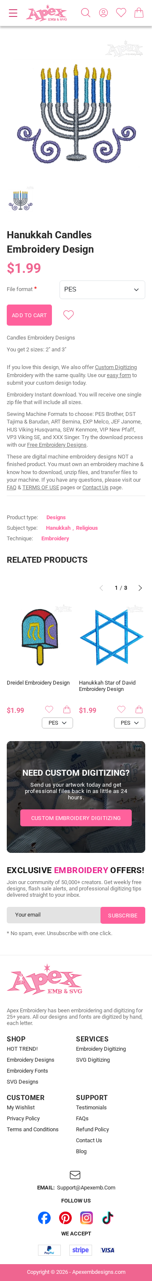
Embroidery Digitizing (101, 1049)
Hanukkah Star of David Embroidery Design (107, 686)
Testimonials (91, 1108)
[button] (76, 108)
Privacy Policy (23, 1119)
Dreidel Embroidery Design (38, 683)
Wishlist (121, 12)
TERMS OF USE (40, 487)
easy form (119, 375)
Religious (87, 528)
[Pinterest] (65, 1217)
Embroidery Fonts (27, 1071)
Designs (56, 517)
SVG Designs (22, 1082)
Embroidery (55, 538)
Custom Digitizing (116, 367)
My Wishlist (21, 1108)
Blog (81, 1151)
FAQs (82, 1119)
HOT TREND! (22, 1049)
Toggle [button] (13, 13)
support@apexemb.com (86, 1188)
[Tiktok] (107, 1217)
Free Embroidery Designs (57, 445)
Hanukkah (58, 528)
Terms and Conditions (33, 1130)
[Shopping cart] (139, 12)
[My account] (103, 12)
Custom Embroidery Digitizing (76, 818)
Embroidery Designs (30, 1060)
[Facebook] (44, 1217)
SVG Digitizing (93, 1060)
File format (20, 289)
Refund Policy (92, 1130)
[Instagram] (86, 1217)
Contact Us (95, 487)
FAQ (11, 487)
